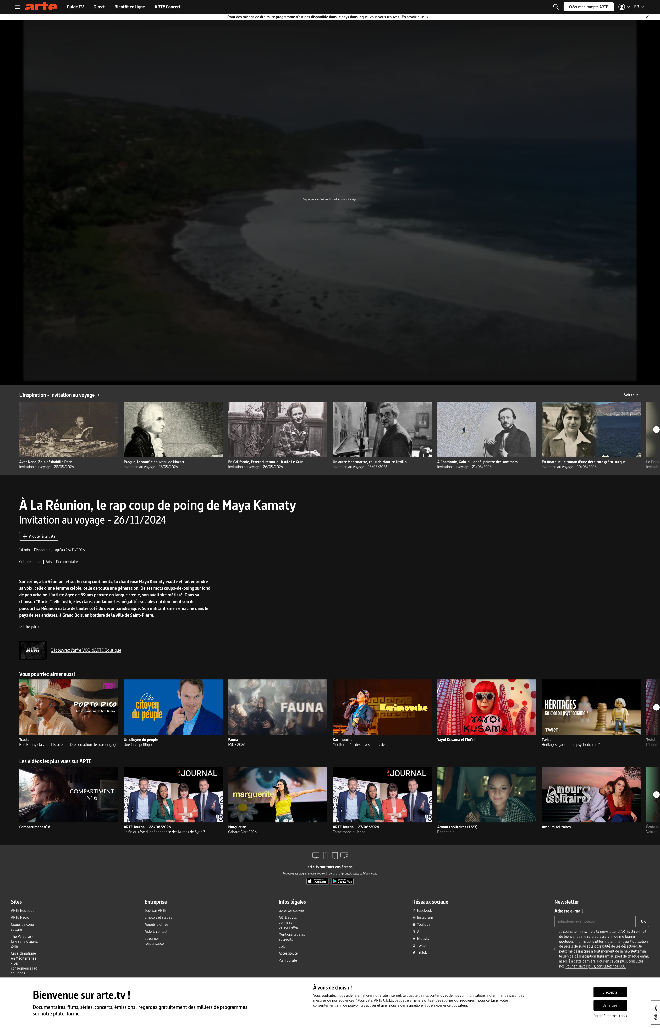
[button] (556, 6)
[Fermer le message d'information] (647, 17)
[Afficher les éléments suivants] (656, 429)
